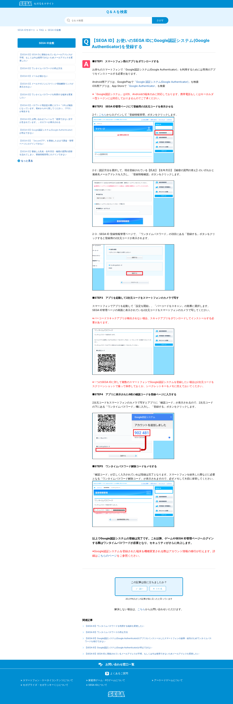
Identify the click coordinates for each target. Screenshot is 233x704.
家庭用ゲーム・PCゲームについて (106, 680)
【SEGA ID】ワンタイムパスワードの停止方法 (40, 68)
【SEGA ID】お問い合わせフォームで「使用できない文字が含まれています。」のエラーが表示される (45, 120)
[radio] (139, 588)
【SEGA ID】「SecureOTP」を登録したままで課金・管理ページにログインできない (46, 142)
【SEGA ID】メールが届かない (33, 76)
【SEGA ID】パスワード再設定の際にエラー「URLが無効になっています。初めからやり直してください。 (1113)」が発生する (45, 108)
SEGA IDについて (97, 684)
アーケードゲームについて (168, 680)
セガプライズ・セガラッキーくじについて (45, 684)
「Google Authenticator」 (142, 86)
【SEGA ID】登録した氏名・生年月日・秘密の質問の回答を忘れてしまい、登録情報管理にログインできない (45, 153)
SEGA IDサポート (26, 30)
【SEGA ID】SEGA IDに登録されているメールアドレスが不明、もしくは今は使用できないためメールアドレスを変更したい (46, 57)
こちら (102, 114)
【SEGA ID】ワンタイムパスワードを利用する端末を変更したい (45, 96)
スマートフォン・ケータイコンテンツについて (48, 680)
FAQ (41, 30)
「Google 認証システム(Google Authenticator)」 (162, 81)
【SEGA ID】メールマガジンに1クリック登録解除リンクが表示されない (46, 85)
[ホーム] (35, 4)
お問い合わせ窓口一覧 (119, 664)
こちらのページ (107, 555)
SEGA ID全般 (54, 30)
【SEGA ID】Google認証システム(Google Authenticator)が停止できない (45, 131)
